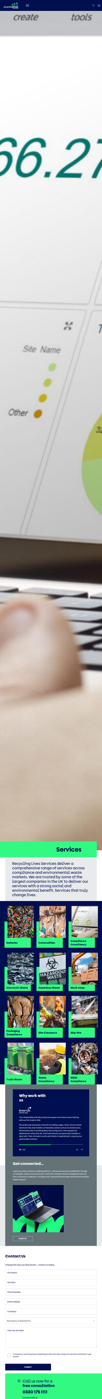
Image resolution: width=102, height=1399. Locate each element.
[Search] (93, 5)
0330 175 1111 (35, 1391)
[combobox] (51, 1321)
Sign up (23, 1238)
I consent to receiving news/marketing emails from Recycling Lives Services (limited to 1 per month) (52, 1355)
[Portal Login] (98, 5)
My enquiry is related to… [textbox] (19, 1321)
